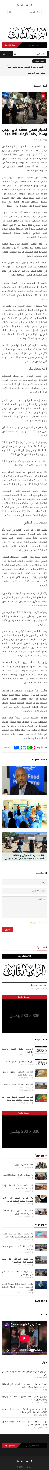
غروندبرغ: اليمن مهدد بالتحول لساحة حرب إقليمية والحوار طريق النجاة (24, 1398)
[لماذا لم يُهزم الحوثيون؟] (41, 1165)
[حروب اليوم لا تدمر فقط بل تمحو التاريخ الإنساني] (41, 1272)
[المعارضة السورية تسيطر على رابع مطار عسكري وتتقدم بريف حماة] (41, 1098)
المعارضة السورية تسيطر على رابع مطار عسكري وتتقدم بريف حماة (17, 1098)
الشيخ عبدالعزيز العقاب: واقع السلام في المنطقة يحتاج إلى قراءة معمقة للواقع (24, 1385)
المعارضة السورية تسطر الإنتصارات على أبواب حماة (17, 1086)
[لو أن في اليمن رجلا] (24, 968)
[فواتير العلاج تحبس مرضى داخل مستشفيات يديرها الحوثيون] (24, 813)
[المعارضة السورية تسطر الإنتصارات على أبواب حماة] (41, 1085)
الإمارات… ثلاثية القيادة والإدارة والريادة (17, 1050)
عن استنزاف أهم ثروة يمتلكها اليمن (18, 1175)
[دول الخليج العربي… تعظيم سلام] (41, 1062)
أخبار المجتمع (40, 86)
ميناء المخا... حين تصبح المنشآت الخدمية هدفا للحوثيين (17, 1212)
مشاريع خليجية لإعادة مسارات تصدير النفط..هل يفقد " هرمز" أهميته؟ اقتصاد (17, 1287)
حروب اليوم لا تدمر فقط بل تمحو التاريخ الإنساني (17, 1273)
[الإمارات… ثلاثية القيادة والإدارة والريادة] (41, 1050)
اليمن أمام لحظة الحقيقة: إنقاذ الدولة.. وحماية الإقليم (17, 1187)
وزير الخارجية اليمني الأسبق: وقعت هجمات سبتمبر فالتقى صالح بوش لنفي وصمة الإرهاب (24, 1410)
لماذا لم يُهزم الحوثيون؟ (23, 1165)
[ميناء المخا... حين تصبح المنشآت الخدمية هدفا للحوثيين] (41, 1211)
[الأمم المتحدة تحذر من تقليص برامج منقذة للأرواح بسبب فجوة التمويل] (24, 780)
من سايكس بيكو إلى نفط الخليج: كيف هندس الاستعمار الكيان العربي (17, 1235)
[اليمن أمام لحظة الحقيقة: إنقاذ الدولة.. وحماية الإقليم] (41, 1186)
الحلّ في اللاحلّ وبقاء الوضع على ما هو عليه (17, 1248)
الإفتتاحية (42, 947)
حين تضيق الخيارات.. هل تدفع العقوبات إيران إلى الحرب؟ (17, 1260)
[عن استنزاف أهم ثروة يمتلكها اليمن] (41, 1176)
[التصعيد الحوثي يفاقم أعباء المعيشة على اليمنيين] (24, 846)
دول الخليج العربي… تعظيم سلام (19, 1061)
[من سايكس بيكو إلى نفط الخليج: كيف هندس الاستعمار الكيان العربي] (41, 1235)
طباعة (6, 747)
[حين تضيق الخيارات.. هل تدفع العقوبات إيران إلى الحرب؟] (41, 1260)
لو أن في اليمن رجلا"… (37, 985)
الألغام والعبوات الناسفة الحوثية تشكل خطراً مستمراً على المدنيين (26, 70)
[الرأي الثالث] (27, 33)
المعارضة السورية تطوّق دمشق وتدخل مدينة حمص (17, 1073)
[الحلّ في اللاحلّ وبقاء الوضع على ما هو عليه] (41, 1247)
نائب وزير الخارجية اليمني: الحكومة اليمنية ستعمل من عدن (24, 1373)
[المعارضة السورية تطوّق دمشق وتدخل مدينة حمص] (41, 1073)
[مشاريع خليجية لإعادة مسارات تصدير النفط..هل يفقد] (41, 1285)
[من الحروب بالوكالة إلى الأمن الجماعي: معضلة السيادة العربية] (41, 1199)
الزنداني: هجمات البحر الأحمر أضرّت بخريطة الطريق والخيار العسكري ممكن (24, 1423)
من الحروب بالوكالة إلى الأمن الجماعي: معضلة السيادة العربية (17, 1199)
